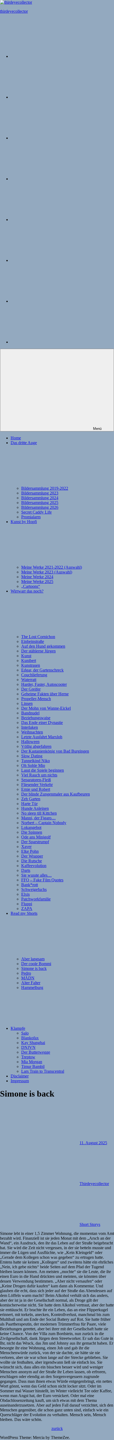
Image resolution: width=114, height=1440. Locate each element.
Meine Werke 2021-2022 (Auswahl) (51, 567)
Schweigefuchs (34, 889)
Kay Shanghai (33, 1042)
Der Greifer (31, 689)
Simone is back (34, 968)
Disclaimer (20, 1076)
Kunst (26, 655)
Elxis (25, 894)
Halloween (30, 741)
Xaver (26, 846)
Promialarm (31, 517)
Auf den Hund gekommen (43, 646)
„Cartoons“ (30, 586)
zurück (57, 1428)
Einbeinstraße (32, 641)
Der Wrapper (32, 856)
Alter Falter (30, 982)
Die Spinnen (31, 832)
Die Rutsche (31, 861)
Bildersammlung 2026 (39, 507)
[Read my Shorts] (50, 219)
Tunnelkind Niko (35, 760)
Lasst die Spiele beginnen (42, 770)
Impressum (20, 1081)
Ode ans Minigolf (36, 837)
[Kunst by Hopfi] (50, 138)
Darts (25, 870)
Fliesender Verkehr (37, 784)
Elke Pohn (30, 851)
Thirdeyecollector (94, 1183)
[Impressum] (50, 342)
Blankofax (30, 1038)
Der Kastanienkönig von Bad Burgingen (55, 751)
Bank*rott (29, 884)
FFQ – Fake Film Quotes (42, 880)
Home (16, 438)
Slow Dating (31, 756)
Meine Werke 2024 (37, 577)
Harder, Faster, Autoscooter (44, 684)
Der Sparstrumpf (35, 842)
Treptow (28, 1057)
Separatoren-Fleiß (36, 780)
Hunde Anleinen (35, 808)
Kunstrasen (30, 665)
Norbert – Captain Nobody (43, 822)
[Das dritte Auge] (50, 97)
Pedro (26, 973)
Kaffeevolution (33, 865)
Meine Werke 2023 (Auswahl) (46, 572)
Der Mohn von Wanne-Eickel (46, 708)
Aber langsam (33, 959)
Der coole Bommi (36, 963)
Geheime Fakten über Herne (45, 694)
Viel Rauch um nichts (39, 775)
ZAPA (26, 908)
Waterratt (28, 679)
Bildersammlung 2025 (39, 502)
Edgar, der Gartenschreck (42, 670)
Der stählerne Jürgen (38, 651)
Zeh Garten (30, 799)
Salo (25, 1033)
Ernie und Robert (35, 789)
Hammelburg (32, 987)
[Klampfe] (50, 260)
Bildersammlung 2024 (39, 498)
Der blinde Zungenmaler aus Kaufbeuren (55, 794)
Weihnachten (32, 732)
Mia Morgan (31, 1061)
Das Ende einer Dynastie (42, 722)
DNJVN (28, 1047)
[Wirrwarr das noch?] (50, 178)
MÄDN (27, 978)
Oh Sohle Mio (33, 765)
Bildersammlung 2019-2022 (44, 488)
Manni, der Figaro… (38, 818)
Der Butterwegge (35, 1052)
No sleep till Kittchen (39, 813)
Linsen (27, 703)
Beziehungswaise (35, 717)
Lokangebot (31, 827)
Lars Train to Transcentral (42, 1071)
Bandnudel (30, 713)
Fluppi (26, 904)
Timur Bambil (33, 1066)
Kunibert (28, 660)
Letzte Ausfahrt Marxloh (41, 737)
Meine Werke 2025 (37, 581)
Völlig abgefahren (36, 746)
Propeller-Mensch (36, 698)
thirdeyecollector (14, 11)
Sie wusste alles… (36, 875)
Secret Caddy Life (36, 512)
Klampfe (18, 1028)
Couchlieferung (34, 675)
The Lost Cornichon (38, 636)
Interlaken (29, 727)
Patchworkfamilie (36, 899)
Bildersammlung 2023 (39, 493)
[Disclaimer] (50, 301)
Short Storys (90, 1224)
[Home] (50, 56)
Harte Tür (29, 803)
